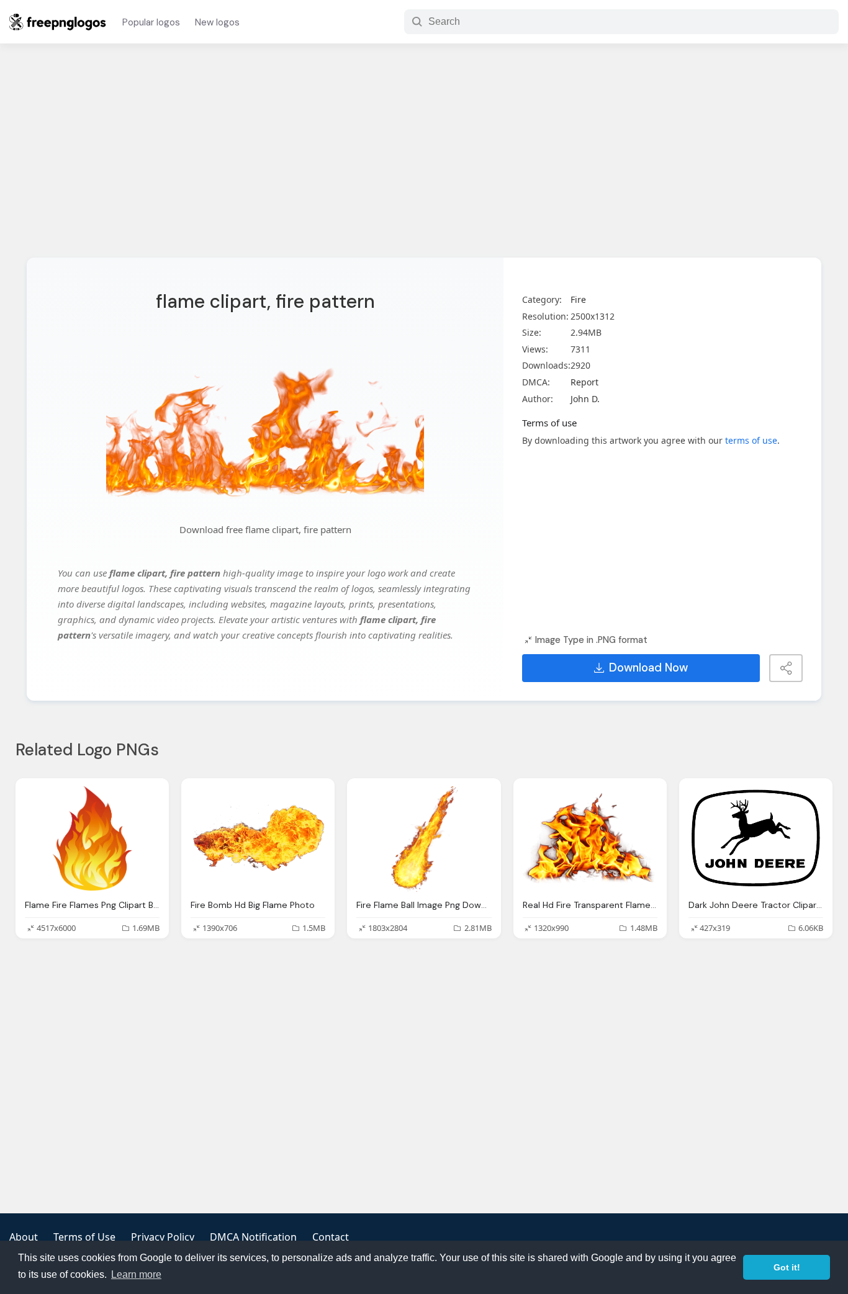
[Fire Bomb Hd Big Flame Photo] (258, 838)
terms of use (751, 440)
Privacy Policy (162, 1237)
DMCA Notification (253, 1237)
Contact (330, 1237)
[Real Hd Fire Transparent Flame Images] (590, 838)
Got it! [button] (787, 1267)
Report (584, 382)
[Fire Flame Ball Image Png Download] (423, 838)
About (23, 1237)
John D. (585, 399)
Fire (578, 299)
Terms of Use (84, 1237)
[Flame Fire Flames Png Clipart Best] (92, 838)
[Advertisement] (424, 158)
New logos (217, 22)
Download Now (648, 667)
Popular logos (151, 22)
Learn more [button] (136, 1274)
